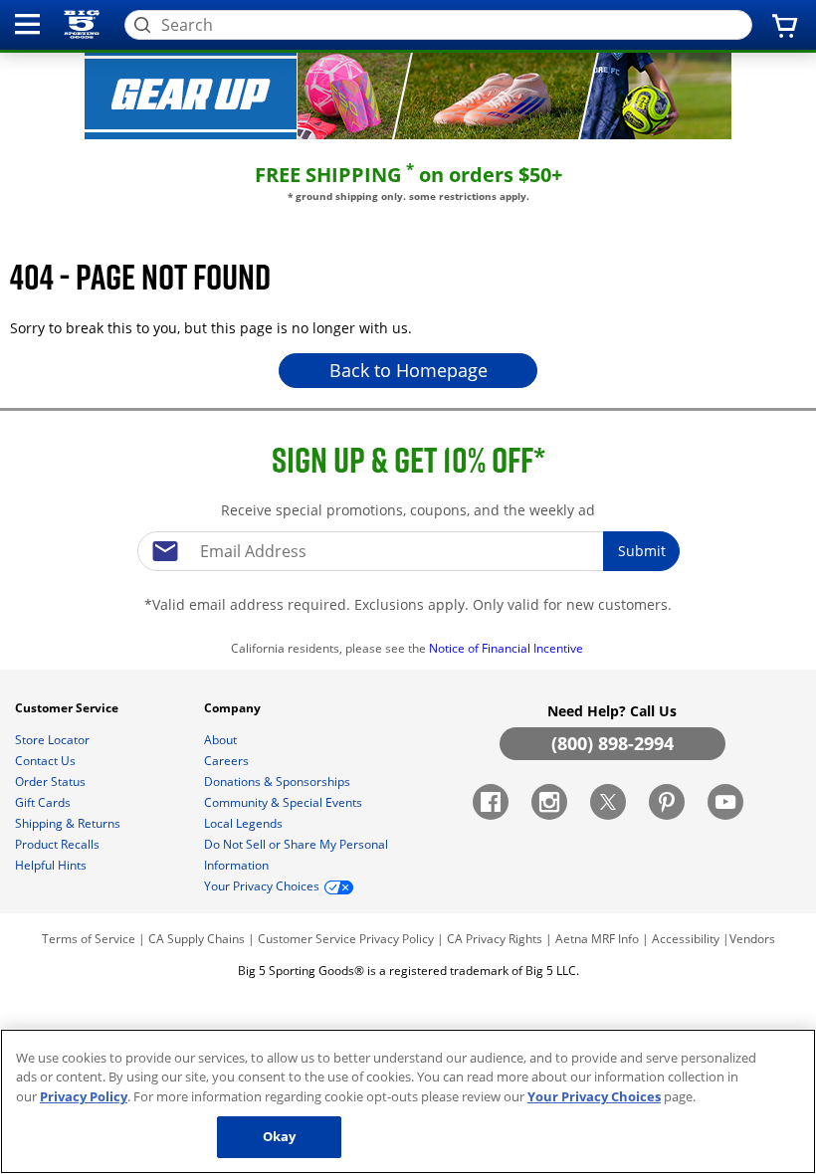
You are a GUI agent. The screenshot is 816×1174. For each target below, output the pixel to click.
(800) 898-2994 (612, 743)
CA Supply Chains (196, 938)
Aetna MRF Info (597, 938)
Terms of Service (88, 938)
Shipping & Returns (69, 823)
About (222, 739)
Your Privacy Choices (594, 1096)
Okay (280, 1136)
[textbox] (408, 551)
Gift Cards (44, 802)
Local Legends (245, 823)
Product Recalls (58, 844)
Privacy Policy (396, 938)
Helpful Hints (52, 865)
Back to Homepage (408, 370)
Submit (642, 550)
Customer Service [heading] (68, 707)
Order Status (52, 781)
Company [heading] (234, 707)
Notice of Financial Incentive (507, 648)
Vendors (752, 938)
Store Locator (54, 739)
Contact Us (47, 760)
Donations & (277, 781)
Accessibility (685, 938)
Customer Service (307, 938)
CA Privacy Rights (494, 938)
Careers (228, 760)
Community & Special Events (284, 802)
